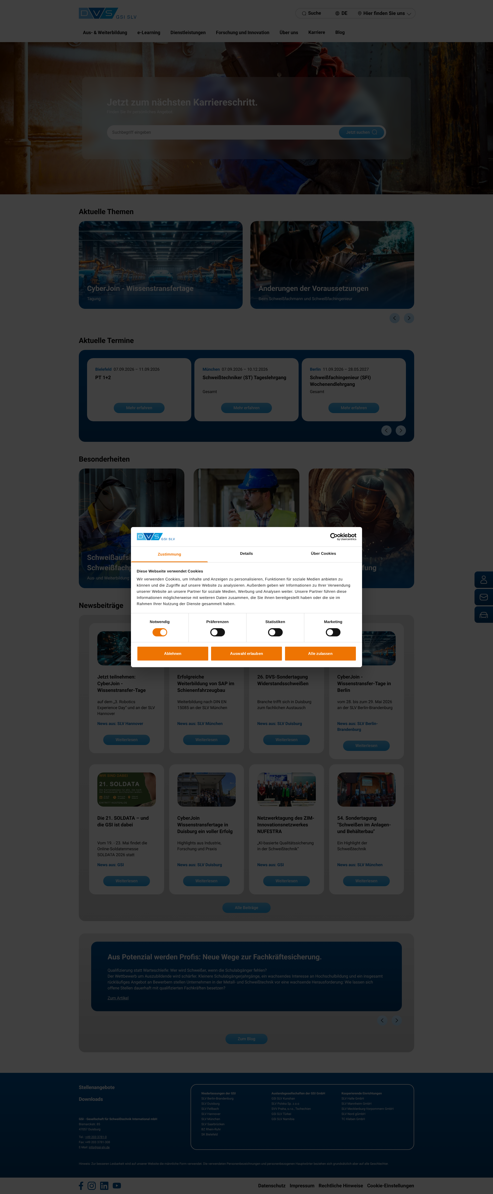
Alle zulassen (320, 653)
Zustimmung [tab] (169, 554)
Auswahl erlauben (246, 653)
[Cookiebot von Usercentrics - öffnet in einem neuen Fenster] (333, 537)
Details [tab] (246, 553)
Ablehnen (173, 653)
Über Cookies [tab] (323, 553)
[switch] (217, 632)
